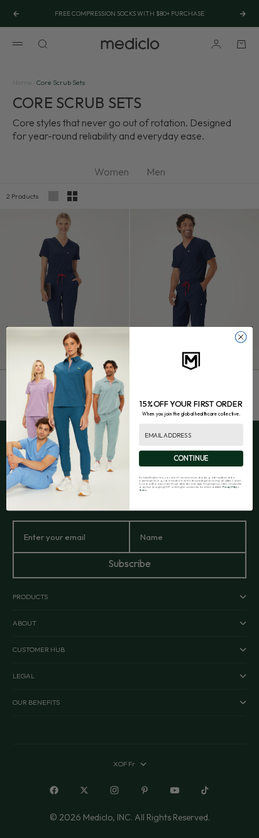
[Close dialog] (240, 337)
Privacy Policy (230, 487)
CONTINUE (191, 459)
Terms (142, 490)
